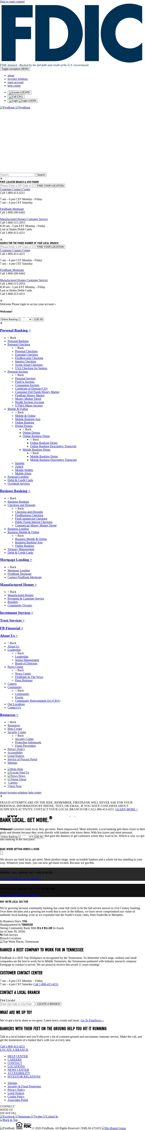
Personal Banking (15, 330)
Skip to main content (12, 1)
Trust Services (12, 620)
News (21, 776)
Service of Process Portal (22, 759)
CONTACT (15, 1063)
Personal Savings (18, 371)
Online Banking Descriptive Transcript (53, 446)
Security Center (17, 732)
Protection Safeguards (28, 742)
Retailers (13, 602)
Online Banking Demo (36, 436)
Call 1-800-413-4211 (45, 984)
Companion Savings (27, 385)
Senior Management (27, 660)
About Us (9, 636)
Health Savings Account (29, 402)
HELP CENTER (18, 1056)
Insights (19, 463)
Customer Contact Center (15, 189)
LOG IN (38, 319)
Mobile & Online (18, 409)
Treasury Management (21, 549)
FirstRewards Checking (29, 358)
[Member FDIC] (28, 1128)
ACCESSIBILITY (19, 1073)
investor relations (18, 78)
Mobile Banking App (27, 419)
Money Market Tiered (28, 398)
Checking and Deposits (21, 505)
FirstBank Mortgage (12, 209)
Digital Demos (23, 425)
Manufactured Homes (18, 585)
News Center (15, 666)
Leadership (14, 649)
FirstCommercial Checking (31, 518)
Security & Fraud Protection (24, 1086)
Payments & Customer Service (26, 598)
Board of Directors (26, 663)
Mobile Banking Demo (36, 449)
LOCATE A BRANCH (48, 1004)
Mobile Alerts (23, 473)
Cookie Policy (16, 1096)
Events (19, 697)
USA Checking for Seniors (31, 368)
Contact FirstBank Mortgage (25, 577)
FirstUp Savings (24, 381)
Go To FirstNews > (92, 1020)
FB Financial (11, 628)
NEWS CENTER (18, 1069)
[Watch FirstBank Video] (1, 853)
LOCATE (24, 92)
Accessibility (15, 752)
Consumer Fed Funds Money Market (37, 392)
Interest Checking (25, 361)
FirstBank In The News (29, 677)
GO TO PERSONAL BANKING (20, 879)
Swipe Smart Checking (29, 364)
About (22, 779)
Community (15, 687)
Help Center (15, 728)
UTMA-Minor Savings (29, 405)
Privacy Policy (16, 749)
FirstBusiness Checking (29, 515)
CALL (19, 96)
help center (14, 85)
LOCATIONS (16, 1066)
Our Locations (16, 704)
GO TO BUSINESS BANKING (20, 895)
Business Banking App (28, 542)
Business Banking (15, 491)
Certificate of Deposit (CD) (31, 388)
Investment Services (16, 613)
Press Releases (23, 680)
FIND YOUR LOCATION (50, 185)
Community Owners (20, 605)
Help (19, 769)
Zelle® (19, 466)
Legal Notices (16, 756)
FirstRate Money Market (29, 395)
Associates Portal (18, 1100)
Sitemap (12, 762)
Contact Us (14, 707)
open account (15, 82)
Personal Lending (18, 476)
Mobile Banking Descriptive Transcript (53, 459)
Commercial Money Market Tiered (35, 525)
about (11, 75)
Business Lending (18, 528)
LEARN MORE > (126, 809)
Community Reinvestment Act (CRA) (37, 700)
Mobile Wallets (24, 470)
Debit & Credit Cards (20, 480)
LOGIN (32, 100)
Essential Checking (26, 354)
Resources (9, 715)
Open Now (15, 786)
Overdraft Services (19, 483)
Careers (12, 683)
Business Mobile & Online (23, 532)
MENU (15, 68)
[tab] (70, 816)
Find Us (24, 772)
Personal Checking (19, 344)
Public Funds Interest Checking (33, 522)
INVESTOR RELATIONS (24, 1076)
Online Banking (24, 422)
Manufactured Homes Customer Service (24, 219)
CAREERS (15, 1059)
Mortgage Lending (16, 560)
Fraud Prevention (25, 745)
